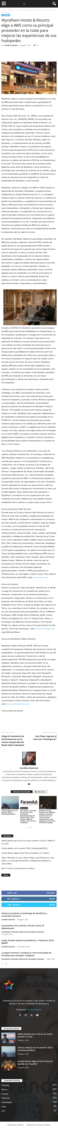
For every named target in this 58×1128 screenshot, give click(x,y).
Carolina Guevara (11, 45)
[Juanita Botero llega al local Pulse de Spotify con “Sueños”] (8, 1065)
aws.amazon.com (40, 577)
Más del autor (39, 792)
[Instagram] (26, 1015)
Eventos (4, 1094)
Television (5, 1098)
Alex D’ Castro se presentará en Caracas (18, 868)
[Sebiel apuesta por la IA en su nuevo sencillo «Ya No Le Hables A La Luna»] (8, 1038)
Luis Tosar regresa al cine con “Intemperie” (45, 737)
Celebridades (6, 1102)
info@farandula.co (34, 1010)
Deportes (24, 808)
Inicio (3, 10)
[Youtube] (29, 784)
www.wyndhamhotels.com (17, 704)
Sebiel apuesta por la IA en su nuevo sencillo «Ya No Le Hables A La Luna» (28, 842)
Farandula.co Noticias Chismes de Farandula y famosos (22, 932)
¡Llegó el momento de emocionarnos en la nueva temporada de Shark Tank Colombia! (12, 740)
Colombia (11, 10)
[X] (32, 1015)
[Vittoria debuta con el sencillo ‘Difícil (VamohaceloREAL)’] (10, 802)
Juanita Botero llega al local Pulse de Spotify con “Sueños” (25, 853)
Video (3, 1107)
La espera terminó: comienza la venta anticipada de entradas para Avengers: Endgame (26, 954)
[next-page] (30, 827)
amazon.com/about (43, 628)
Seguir (52, 899)
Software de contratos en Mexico (39, 1125)
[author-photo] (29, 758)
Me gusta (51, 893)
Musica (4, 1090)
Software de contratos (15, 1125)
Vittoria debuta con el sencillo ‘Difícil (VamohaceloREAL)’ (9, 812)
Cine (3, 1111)
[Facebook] (4, 56)
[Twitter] (11, 56)
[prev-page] (27, 827)
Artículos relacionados (21, 792)
